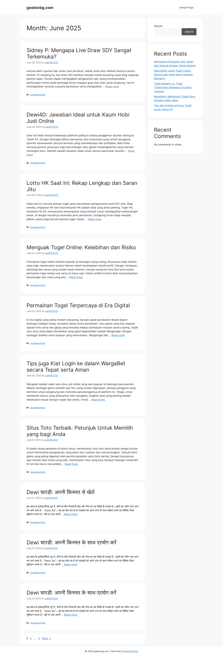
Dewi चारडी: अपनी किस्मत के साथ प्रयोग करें (71, 542)
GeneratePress (130, 651)
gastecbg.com (40, 7)
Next (46, 638)
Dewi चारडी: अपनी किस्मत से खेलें (60, 492)
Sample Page (186, 7)
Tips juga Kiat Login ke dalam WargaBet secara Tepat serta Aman (76, 366)
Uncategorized (37, 94)
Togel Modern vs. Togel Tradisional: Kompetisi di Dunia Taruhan (172, 87)
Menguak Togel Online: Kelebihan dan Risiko (81, 247)
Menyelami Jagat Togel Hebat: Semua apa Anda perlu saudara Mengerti (173, 74)
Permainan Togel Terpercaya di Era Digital (78, 305)
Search (158, 26)
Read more (112, 86)
